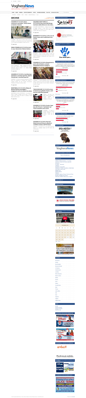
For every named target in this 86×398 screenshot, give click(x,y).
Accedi (56, 306)
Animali (21, 12)
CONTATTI (19, 1)
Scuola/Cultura (54, 12)
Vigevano (57, 296)
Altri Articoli (57, 260)
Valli (56, 292)
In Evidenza (57, 268)
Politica (48, 12)
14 (73, 232)
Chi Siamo (14, 1)
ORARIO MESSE (58, 171)
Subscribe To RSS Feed (50, 18)
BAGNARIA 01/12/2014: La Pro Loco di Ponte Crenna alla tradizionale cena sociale (43, 37)
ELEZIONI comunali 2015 (60, 166)
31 (62, 239)
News (17, 12)
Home (13, 12)
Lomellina (57, 271)
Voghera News (58, 300)
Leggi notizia (14, 44)
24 (62, 237)
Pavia (56, 281)
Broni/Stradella (58, 264)
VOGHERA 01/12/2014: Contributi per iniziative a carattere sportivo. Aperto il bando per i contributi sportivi (21, 75)
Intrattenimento (28, 12)
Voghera (56, 298)
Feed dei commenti (58, 308)
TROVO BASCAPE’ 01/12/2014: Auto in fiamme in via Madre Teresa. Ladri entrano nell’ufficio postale (43, 90)
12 (67, 232)
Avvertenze (57, 163)
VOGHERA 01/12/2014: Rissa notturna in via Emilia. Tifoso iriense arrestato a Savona (21, 23)
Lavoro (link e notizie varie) (60, 169)
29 (56, 239)
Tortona (56, 289)
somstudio (73, 396)
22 (56, 237)
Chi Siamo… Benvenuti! (59, 164)
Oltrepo (56, 277)
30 (59, 239)
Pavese (56, 279)
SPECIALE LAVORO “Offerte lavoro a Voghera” (64, 176)
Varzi (56, 294)
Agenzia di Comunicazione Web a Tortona (65, 254)
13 (70, 232)
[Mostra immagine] (20, 27)
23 (59, 237)
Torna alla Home (51, 17)
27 (70, 237)
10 (62, 232)
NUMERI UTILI (58, 170)
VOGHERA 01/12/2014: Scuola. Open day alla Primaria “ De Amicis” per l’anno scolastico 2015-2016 (43, 106)
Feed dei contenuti (58, 307)
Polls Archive (57, 76)
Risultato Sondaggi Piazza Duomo (61, 175)
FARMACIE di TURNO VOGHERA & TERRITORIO (64, 168)
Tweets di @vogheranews (65, 155)
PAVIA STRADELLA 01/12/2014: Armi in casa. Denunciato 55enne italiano (21, 48)
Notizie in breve (58, 275)
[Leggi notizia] (23, 27)
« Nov (56, 241)
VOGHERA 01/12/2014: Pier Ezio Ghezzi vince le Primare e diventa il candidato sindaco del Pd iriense (42, 123)
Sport (34, 12)
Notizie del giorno (58, 273)
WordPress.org (58, 309)
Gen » (59, 241)
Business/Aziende (41, 12)
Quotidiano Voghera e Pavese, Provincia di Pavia (64, 174)
